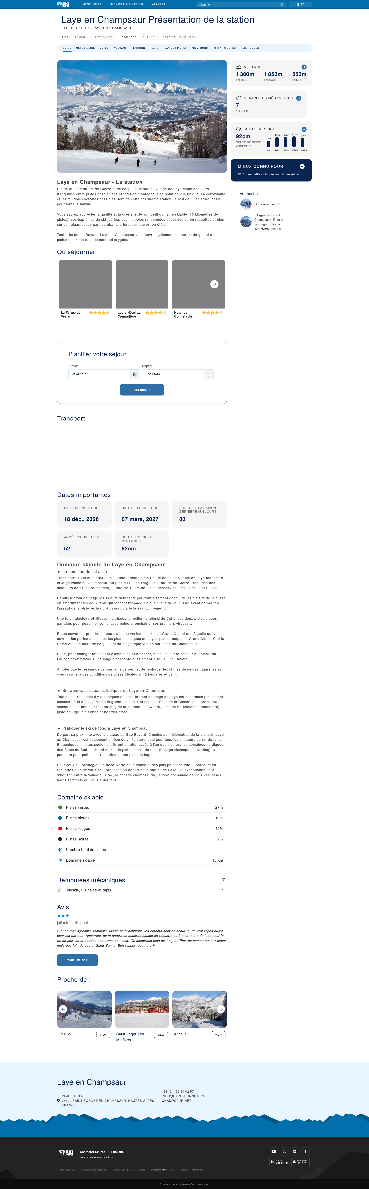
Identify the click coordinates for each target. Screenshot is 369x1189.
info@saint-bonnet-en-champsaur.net (183, 1098)
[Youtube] (274, 1151)
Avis (155, 47)
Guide (67, 47)
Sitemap (141, 1169)
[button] (142, 453)
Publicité (117, 1152)
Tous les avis (77, 960)
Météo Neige (92, 4)
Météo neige (85, 47)
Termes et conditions (122, 1169)
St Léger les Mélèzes (179, 37)
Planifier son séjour (126, 4)
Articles (158, 4)
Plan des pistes (175, 47)
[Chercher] (281, 4)
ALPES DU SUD (75, 28)
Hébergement (251, 47)
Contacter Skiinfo (92, 1152)
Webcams (120, 47)
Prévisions (199, 47)
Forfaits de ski (224, 47)
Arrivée (73, 366)
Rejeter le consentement (191, 1169)
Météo (104, 47)
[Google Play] (279, 1162)
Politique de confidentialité (93, 1169)
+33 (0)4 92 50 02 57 (178, 1091)
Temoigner (139, 47)
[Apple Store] (300, 1162)
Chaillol (149, 37)
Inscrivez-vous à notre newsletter (96, 1156)
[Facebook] (305, 1151)
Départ (147, 366)
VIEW (103, 1034)
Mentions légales (67, 1169)
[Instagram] (295, 1151)
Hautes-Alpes (103, 37)
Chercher (142, 390)
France (80, 37)
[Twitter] (284, 1151)
